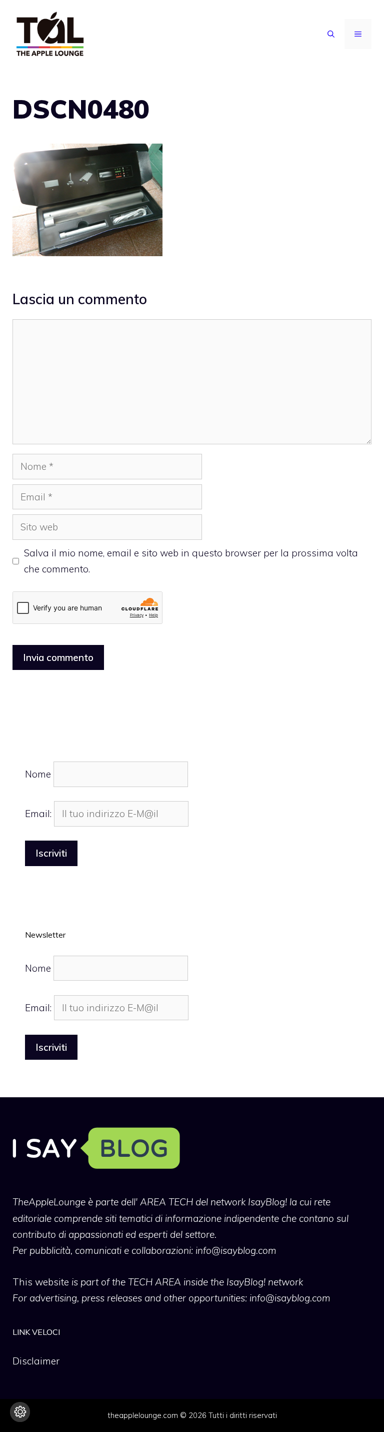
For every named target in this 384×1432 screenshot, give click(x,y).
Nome (38, 774)
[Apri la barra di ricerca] (331, 34)
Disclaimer (36, 1361)
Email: (39, 814)
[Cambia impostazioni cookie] (20, 1412)
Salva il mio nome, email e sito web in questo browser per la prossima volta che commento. (191, 561)
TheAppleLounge (49, 1202)
